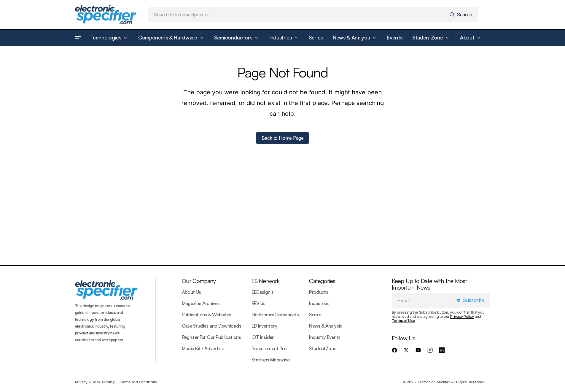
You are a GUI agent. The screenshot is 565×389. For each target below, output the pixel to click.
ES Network (266, 281)
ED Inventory (264, 326)
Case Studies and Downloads (211, 326)
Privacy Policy (462, 316)
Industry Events (324, 337)
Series (315, 314)
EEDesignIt (262, 292)
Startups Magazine (271, 360)
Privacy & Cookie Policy (95, 382)
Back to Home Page (282, 138)
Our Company (199, 281)
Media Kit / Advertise (203, 348)
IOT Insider (263, 337)
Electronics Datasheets (275, 314)
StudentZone (322, 348)
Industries (319, 303)
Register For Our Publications (211, 337)
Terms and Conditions (138, 382)
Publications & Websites (206, 314)
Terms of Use (403, 320)
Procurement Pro (269, 348)
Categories (322, 281)
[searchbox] (298, 14)
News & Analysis (325, 326)
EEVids (258, 303)
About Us (191, 292)
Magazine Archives (201, 303)
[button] (78, 38)
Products (318, 292)
